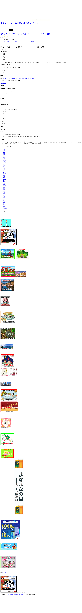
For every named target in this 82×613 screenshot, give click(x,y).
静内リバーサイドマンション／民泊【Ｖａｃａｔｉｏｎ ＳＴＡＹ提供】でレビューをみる (22, 41)
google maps (3, 83)
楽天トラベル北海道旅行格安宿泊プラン (19, 23)
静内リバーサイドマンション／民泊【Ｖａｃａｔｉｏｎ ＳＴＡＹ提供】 (26, 34)
